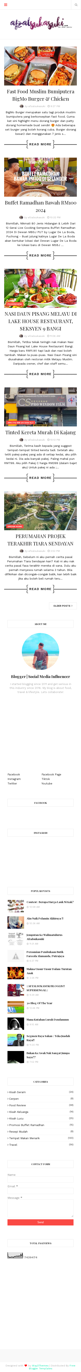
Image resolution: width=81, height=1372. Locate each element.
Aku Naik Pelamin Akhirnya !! (45, 918)
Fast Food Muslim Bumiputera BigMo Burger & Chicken (40, 95)
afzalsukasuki (36, 106)
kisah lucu (41, 1118)
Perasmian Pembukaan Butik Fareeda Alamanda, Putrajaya (45, 954)
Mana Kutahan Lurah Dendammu (48, 1019)
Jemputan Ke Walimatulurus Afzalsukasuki (44, 937)
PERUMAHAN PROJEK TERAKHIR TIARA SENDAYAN (40, 540)
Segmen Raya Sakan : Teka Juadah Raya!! (48, 1038)
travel (41, 1144)
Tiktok (46, 779)
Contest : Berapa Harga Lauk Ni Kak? (50, 902)
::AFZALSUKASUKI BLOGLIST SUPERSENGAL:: (46, 988)
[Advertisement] (40, 733)
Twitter (12, 783)
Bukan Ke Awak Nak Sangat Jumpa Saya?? (48, 1055)
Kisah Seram (41, 1092)
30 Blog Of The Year (39, 1003)
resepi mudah (41, 1131)
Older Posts (62, 606)
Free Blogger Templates (52, 1367)
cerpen (41, 1098)
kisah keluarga (41, 1111)
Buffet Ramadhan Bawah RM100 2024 (40, 206)
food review (41, 1105)
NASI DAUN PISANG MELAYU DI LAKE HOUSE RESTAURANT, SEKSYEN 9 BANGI (41, 321)
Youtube (47, 783)
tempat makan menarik (41, 1138)
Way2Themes (40, 1365)
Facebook (13, 774)
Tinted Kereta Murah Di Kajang (40, 432)
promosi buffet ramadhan (41, 1125)
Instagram (14, 779)
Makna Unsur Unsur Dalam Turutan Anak (49, 971)
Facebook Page (51, 774)
